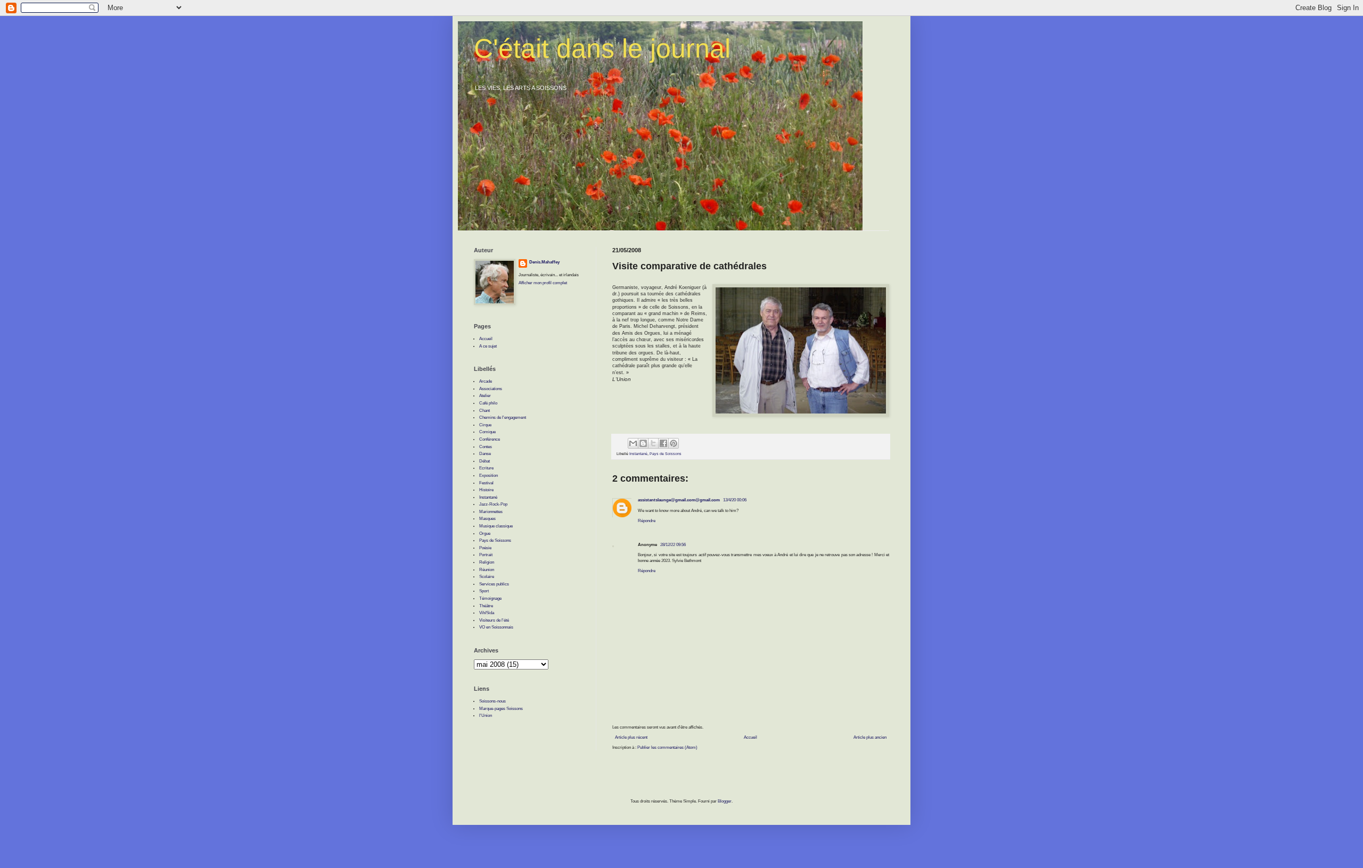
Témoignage (490, 598)
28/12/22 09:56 (673, 544)
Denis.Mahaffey (544, 262)
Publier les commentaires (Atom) (667, 747)
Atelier (485, 395)
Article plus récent (631, 737)
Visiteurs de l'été (494, 620)
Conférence (489, 439)
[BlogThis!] (643, 443)
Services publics (494, 584)
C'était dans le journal (602, 48)
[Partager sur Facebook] (663, 443)
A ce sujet (488, 346)
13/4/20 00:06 (734, 500)
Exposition (488, 475)
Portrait (485, 554)
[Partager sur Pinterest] (673, 443)
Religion (486, 562)
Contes (485, 446)
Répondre (646, 520)
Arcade (485, 381)
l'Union (485, 715)
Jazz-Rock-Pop (493, 504)
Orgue (484, 533)
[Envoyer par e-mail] (633, 443)
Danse (485, 453)
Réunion (486, 569)
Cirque (485, 425)
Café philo (488, 403)
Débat (484, 461)
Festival (486, 483)
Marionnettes (491, 511)
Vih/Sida (486, 612)
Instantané (638, 453)
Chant (484, 410)
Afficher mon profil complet (543, 282)
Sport (484, 591)
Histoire (486, 489)
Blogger (725, 801)
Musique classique (496, 526)
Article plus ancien (869, 737)
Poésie (485, 547)
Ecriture (486, 468)
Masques (487, 518)
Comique (487, 431)
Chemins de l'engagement (502, 417)
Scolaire (486, 576)
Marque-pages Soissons (501, 708)
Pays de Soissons (666, 453)
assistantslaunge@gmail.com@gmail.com (679, 500)
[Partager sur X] (653, 443)
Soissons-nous (492, 701)
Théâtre (486, 606)
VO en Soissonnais (496, 627)
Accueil (750, 737)
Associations (490, 388)
